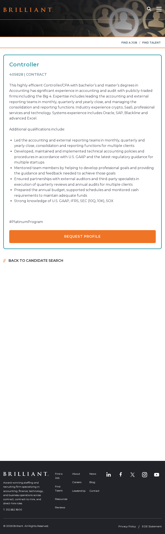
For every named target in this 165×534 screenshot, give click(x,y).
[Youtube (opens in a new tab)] (157, 475)
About (76, 473)
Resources (60, 499)
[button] (151, 9)
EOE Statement (152, 526)
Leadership (77, 490)
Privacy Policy (127, 526)
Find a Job (129, 42)
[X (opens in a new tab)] (133, 475)
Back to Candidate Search (36, 261)
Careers (76, 482)
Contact (94, 490)
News (92, 473)
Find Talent (151, 42)
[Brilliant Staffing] (28, 10)
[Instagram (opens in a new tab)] (145, 475)
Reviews (60, 507)
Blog (92, 482)
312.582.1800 (14, 509)
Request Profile (82, 236)
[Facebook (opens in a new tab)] (121, 475)
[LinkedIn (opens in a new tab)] (108, 475)
